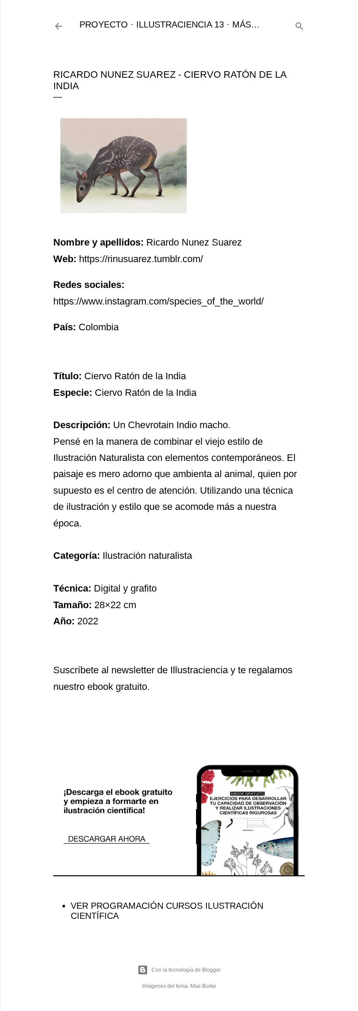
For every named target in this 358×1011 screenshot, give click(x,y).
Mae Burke (203, 986)
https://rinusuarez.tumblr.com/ (141, 258)
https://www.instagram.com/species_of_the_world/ (158, 301)
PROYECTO (103, 24)
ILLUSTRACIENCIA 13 (180, 24)
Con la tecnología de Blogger (186, 970)
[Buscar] (299, 25)
